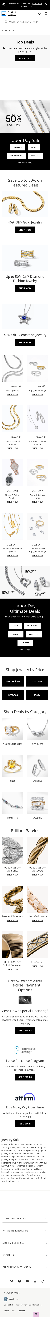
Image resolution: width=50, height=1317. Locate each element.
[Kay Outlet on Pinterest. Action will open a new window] (19, 1281)
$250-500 (13, 695)
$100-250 (37, 681)
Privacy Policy (12, 1299)
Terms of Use (9, 1310)
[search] (6, 22)
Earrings (16, 634)
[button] (46, 4)
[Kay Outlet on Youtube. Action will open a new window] (27, 1281)
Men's (33, 147)
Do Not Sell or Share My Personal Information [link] (23, 1305)
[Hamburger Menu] (3, 13)
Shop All (35, 156)
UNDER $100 (13, 681)
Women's (18, 147)
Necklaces (32, 626)
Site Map (21, 1310)
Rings (15, 626)
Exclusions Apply (25, 649)
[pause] (4, 4)
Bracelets (33, 634)
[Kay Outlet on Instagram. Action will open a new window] (35, 1281)
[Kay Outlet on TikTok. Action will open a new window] (42, 1281)
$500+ (37, 695)
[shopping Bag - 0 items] (47, 14)
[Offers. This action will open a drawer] (39, 13)
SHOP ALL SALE (25, 58)
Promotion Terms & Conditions (25, 981)
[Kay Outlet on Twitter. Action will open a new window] (11, 1281)
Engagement (16, 156)
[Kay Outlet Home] (12, 13)
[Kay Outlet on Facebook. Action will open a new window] (4, 1281)
